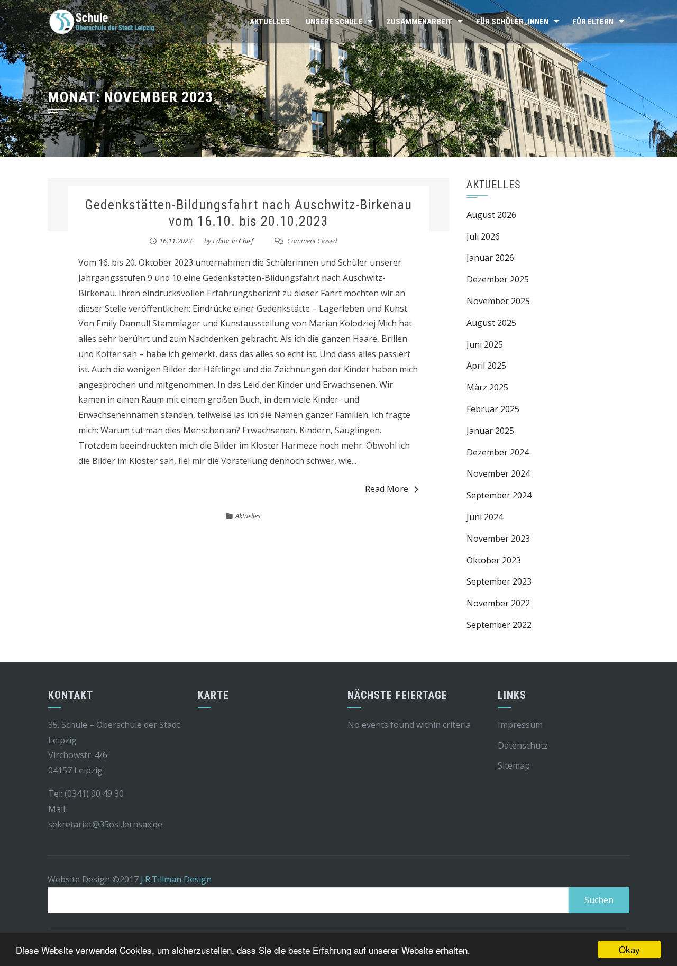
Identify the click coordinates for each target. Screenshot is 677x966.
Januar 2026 (490, 257)
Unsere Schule (334, 21)
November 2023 (498, 538)
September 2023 (499, 581)
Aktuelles (270, 21)
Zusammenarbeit (419, 21)
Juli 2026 (483, 236)
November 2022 (498, 603)
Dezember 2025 (497, 279)
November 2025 (498, 301)
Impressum (520, 725)
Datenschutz (523, 745)
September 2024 (499, 495)
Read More (386, 489)
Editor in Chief (233, 240)
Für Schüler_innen (512, 21)
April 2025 (486, 365)
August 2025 (491, 323)
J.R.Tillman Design (176, 879)
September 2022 (499, 625)
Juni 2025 (484, 344)
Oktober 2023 (493, 560)
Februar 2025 (492, 409)
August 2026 (491, 215)
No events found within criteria (409, 725)
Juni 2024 (484, 517)
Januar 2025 (490, 430)
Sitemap (514, 765)
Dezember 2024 (497, 452)
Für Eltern (593, 21)
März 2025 (487, 387)
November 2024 (498, 473)
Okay (629, 949)
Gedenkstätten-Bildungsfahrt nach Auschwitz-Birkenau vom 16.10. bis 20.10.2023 (248, 213)
